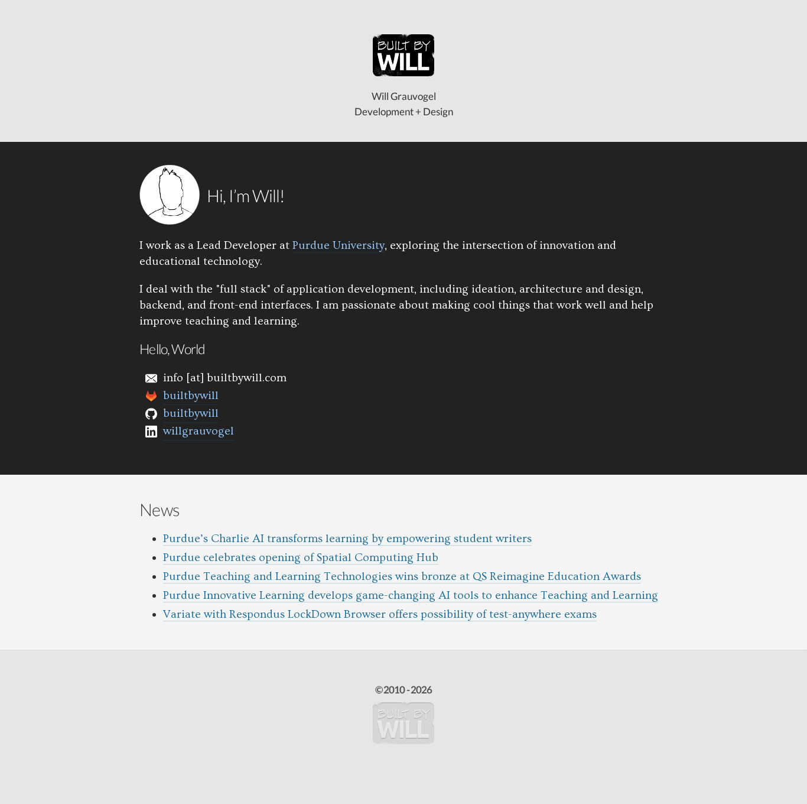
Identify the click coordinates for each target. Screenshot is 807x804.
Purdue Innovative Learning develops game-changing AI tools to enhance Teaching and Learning (410, 595)
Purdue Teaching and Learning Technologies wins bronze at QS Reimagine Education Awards (402, 576)
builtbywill (191, 395)
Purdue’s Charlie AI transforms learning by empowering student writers (347, 538)
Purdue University (338, 245)
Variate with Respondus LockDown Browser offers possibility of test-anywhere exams (380, 614)
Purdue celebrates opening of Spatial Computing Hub (300, 557)
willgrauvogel (198, 430)
